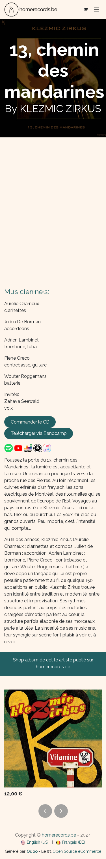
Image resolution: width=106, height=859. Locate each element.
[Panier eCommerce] (85, 9)
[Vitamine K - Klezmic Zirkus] (53, 738)
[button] (45, 811)
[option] (53, 744)
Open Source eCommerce (77, 851)
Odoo (32, 851)
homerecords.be (59, 835)
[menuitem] (35, 842)
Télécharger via (39, 433)
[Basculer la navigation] (96, 9)
